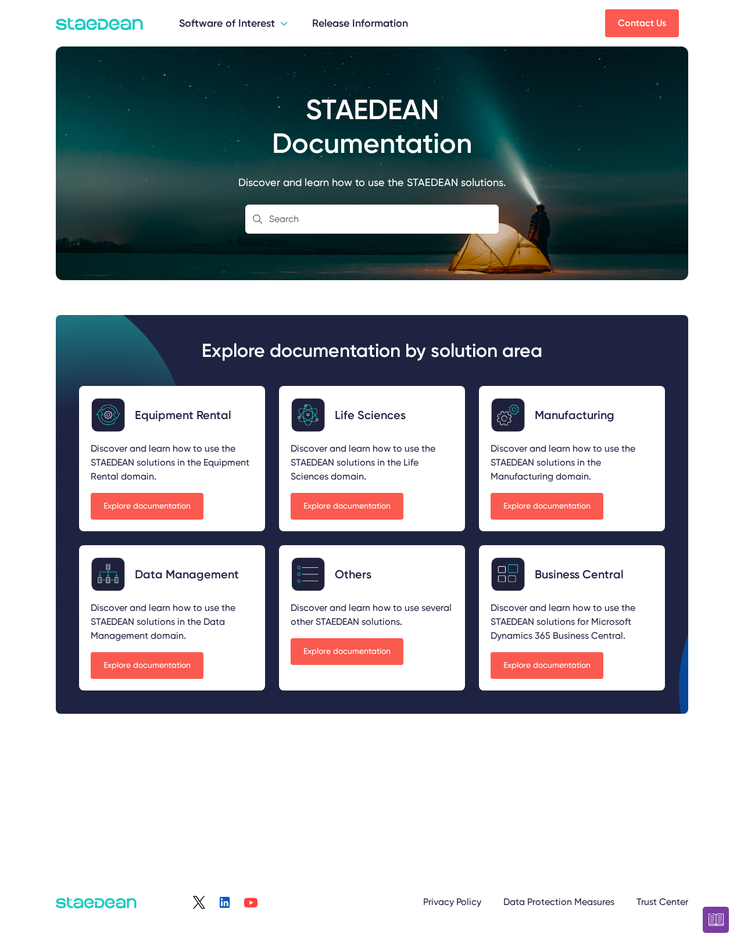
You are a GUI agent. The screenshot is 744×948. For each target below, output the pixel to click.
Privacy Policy (452, 901)
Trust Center (662, 901)
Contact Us (642, 22)
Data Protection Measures (558, 901)
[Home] (99, 23)
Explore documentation (147, 505)
